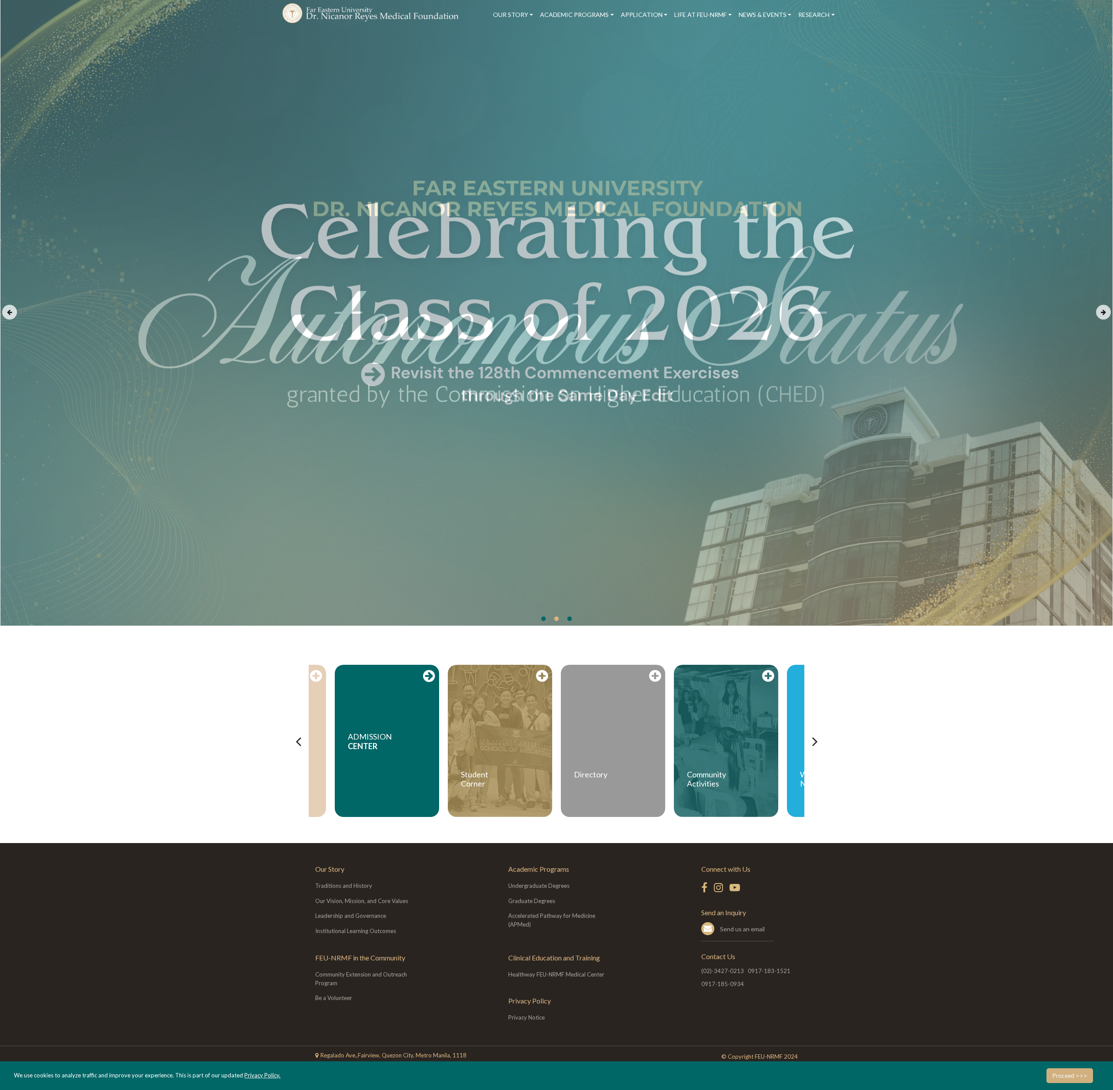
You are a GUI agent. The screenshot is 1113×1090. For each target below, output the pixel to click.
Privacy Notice (526, 1017)
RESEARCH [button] (814, 14)
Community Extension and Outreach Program (361, 979)
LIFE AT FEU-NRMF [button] (700, 14)
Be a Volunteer (333, 997)
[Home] (372, 13)
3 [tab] (569, 619)
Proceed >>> (1069, 1075)
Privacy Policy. (262, 1075)
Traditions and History (343, 885)
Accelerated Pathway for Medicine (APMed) (551, 920)
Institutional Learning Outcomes (355, 930)
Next (1103, 312)
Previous (9, 312)
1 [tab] (543, 619)
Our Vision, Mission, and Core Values (361, 900)
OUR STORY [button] (510, 14)
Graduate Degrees (531, 900)
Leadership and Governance (350, 915)
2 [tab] (556, 619)
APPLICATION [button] (642, 14)
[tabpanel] (556, 313)
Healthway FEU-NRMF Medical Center (556, 974)
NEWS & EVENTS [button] (762, 14)
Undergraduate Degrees (539, 885)
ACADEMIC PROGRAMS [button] (574, 14)
